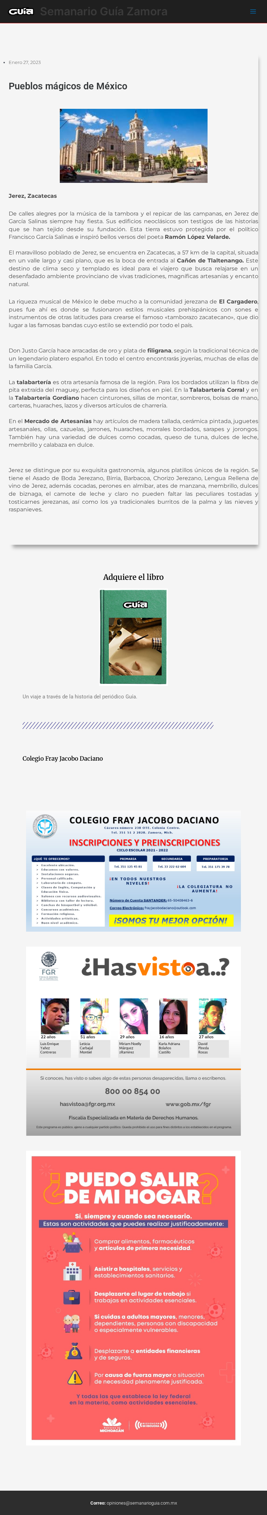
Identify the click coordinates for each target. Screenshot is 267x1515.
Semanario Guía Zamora (104, 11)
